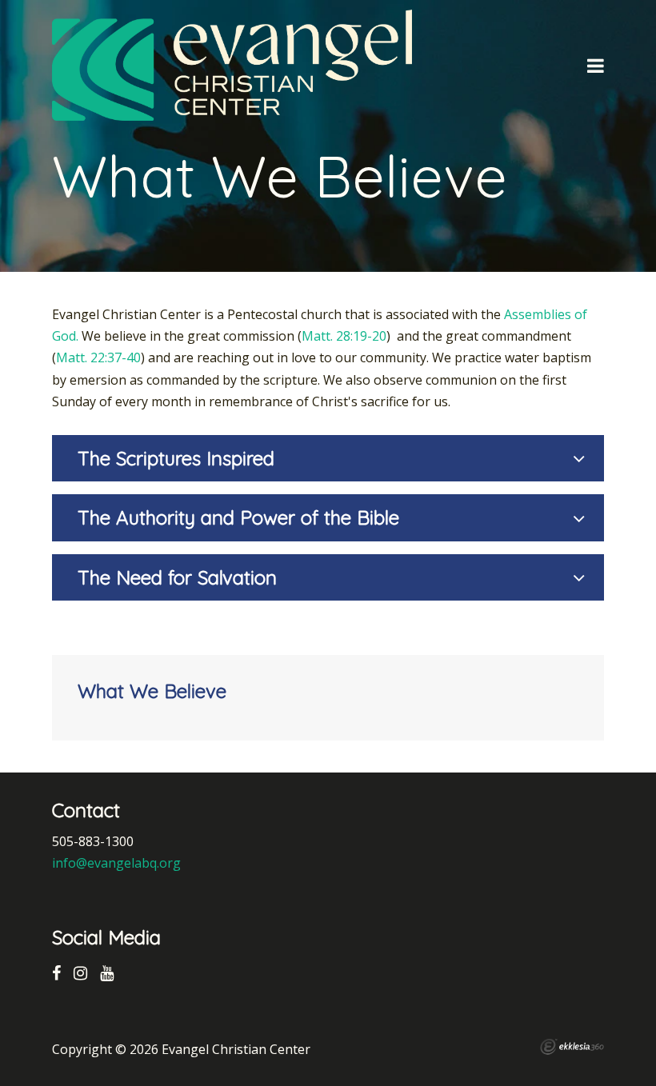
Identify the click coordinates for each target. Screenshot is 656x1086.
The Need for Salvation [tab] (177, 577)
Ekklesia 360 (572, 1047)
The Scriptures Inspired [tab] (176, 458)
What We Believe (152, 691)
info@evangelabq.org (116, 863)
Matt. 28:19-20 (344, 336)
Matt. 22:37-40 (98, 357)
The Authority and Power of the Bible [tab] (238, 517)
